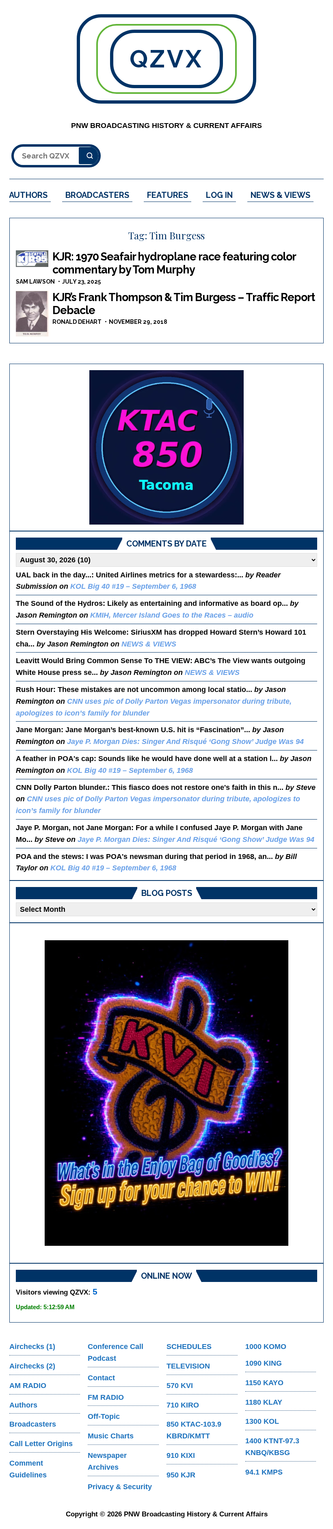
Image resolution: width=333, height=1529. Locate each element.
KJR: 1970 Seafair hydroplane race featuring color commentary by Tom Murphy (174, 263)
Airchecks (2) (32, 1366)
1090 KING (263, 1363)
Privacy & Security (120, 1487)
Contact (101, 1378)
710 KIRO (182, 1405)
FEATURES (167, 195)
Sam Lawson (35, 281)
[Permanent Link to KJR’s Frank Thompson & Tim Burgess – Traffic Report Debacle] (32, 313)
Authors (23, 1405)
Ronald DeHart (77, 322)
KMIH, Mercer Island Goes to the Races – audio (171, 615)
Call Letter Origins (41, 1444)
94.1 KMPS (264, 1472)
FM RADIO (106, 1397)
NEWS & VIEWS (280, 195)
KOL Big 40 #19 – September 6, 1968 (133, 586)
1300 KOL (262, 1421)
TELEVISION (188, 1366)
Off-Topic (104, 1416)
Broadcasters (32, 1424)
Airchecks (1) (32, 1346)
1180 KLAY (263, 1402)
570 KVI (179, 1386)
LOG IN (219, 195)
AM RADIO (27, 1386)
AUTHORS (28, 195)
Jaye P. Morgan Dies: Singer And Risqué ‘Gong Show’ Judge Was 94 (185, 741)
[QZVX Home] (166, 447)
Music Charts (111, 1436)
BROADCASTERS (97, 195)
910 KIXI (180, 1455)
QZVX (166, 59)
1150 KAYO (264, 1383)
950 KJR (180, 1475)
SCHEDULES (189, 1346)
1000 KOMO (265, 1346)
